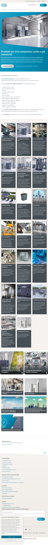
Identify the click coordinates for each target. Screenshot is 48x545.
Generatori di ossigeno (38, 237)
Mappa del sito (42, 533)
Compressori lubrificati (7, 464)
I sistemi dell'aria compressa (7, 78)
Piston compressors (38, 139)
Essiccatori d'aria (37, 173)
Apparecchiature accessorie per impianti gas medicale (23, 175)
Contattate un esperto (7, 66)
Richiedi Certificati (6, 505)
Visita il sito (41, 519)
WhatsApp (5, 493)
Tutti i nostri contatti (7, 487)
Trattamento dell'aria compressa (9, 469)
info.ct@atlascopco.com (8, 489)
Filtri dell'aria (36, 205)
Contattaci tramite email (7, 444)
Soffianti (4, 465)
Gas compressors (6, 237)
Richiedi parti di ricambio (8, 477)
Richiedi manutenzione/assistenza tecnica (11, 478)
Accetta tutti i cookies (11, 536)
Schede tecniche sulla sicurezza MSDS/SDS (11, 507)
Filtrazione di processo (23, 331)
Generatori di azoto (22, 237)
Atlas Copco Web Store (7, 498)
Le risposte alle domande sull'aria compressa (36, 362)
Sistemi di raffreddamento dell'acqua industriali (7, 333)
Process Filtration (6, 471)
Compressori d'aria (7, 460)
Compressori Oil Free (7, 462)
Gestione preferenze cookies (25, 533)
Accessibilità (35, 533)
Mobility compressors (38, 265)
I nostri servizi (6, 480)
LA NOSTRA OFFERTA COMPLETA (30, 1)
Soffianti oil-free (6, 205)
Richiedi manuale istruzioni (8, 503)
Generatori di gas (6, 467)
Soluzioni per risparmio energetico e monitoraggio (13, 482)
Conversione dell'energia (39, 300)
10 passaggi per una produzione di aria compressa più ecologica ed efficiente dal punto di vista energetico (12, 362)
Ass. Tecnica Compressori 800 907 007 (10, 491)
